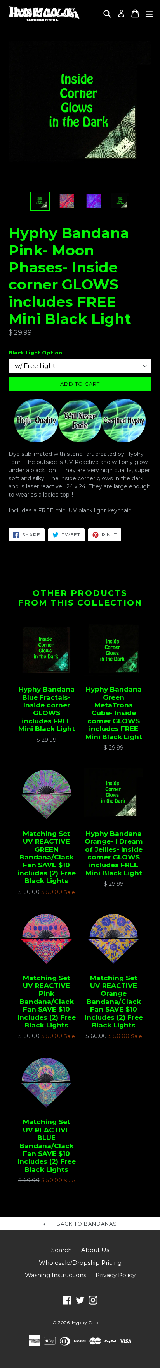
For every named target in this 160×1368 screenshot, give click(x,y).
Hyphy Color (86, 1322)
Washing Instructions (55, 1275)
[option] (39, 201)
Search (61, 1249)
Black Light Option (35, 352)
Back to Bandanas (86, 1224)
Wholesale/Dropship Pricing (80, 1262)
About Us (95, 1249)
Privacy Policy (116, 1275)
